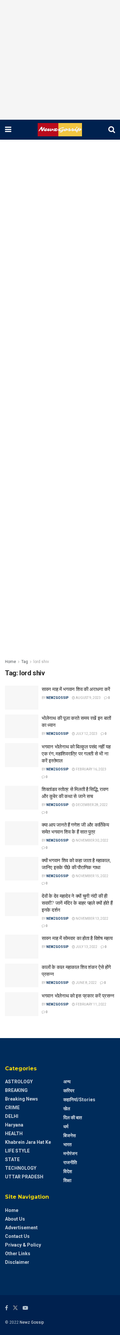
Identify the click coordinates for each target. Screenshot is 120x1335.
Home (10, 661)
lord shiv (41, 661)
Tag (24, 661)
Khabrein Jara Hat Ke (28, 1142)
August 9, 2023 (88, 698)
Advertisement (21, 1227)
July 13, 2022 (86, 947)
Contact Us (17, 1236)
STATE (12, 1159)
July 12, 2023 (86, 733)
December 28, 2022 (91, 805)
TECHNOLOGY (20, 1168)
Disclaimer (17, 1262)
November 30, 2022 (91, 840)
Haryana (14, 1125)
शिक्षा (67, 1180)
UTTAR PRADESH (24, 1176)
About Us (15, 1219)
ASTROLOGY (19, 1081)
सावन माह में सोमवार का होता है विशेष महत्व (77, 938)
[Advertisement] (60, 60)
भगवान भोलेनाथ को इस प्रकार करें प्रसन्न (78, 996)
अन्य (67, 1081)
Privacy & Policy (23, 1245)
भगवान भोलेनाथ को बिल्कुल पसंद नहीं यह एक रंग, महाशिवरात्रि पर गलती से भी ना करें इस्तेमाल (76, 753)
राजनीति (70, 1162)
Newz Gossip (32, 1322)
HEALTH (14, 1133)
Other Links (17, 1253)
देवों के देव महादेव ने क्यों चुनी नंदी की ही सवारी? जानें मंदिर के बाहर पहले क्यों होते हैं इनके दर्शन (77, 903)
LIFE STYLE (17, 1150)
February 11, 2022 (90, 1004)
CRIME (12, 1107)
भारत (67, 1144)
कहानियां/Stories (79, 1099)
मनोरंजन (70, 1153)
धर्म (65, 1126)
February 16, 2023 (90, 769)
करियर (68, 1090)
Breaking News (21, 1099)
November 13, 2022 (91, 918)
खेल (66, 1108)
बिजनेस (69, 1135)
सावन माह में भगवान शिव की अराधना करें (76, 689)
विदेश (67, 1171)
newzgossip (57, 698)
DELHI (11, 1116)
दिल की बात (72, 1117)
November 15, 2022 (91, 876)
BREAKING (16, 1090)
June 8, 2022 (86, 983)
